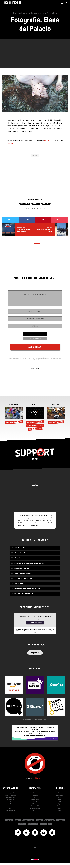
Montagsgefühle (10, 797)
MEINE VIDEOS (56, 404)
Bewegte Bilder (35, 799)
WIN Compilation (10, 810)
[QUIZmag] (14, 706)
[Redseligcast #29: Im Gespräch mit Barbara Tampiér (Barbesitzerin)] (35, 419)
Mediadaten (49, 820)
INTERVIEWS (35, 404)
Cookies (43, 824)
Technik (59, 806)
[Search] (67, 2)
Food (59, 793)
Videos (35, 810)
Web (59, 810)
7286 (37, 778)
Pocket (59, 220)
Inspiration (35, 788)
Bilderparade (10, 793)
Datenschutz (33, 824)
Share (27, 220)
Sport (59, 801)
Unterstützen (28, 820)
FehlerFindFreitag (10, 795)
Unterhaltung (10, 788)
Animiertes (35, 793)
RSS (50, 824)
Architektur (35, 795)
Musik (59, 797)
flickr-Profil (48, 140)
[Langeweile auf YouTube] (43, 832)
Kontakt (39, 820)
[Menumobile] (62, 2)
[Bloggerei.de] (35, 859)
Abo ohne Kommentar (35, 338)
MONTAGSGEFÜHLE (14, 404)
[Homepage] (13, 2)
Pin (43, 220)
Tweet (10, 220)
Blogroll (9, 820)
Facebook (10, 143)
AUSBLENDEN (37, 368)
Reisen (59, 799)
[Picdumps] (35, 706)
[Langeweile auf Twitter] (26, 832)
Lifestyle (59, 788)
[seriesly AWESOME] (35, 685)
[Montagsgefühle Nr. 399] (14, 415)
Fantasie (36, 203)
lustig (10, 808)
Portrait (45, 203)
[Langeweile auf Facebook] (18, 832)
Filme (10, 801)
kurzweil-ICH (35, 806)
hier (26, 358)
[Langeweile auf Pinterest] (52, 832)
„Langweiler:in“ (46, 616)
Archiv (17, 820)
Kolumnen (59, 795)
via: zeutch (35, 155)
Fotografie (24, 203)
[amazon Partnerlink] (14, 685)
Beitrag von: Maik (35, 199)
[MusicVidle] (56, 685)
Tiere (59, 808)
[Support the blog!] (35, 454)
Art (35, 797)
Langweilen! (35, 653)
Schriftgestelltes (35, 808)
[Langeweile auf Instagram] (35, 832)
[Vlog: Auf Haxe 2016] (56, 415)
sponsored (61, 820)
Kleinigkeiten (10, 799)
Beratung (22, 824)
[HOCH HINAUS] (35, 847)
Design (35, 801)
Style (59, 804)
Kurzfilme (10, 804)
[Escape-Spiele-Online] (56, 706)
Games (10, 806)
